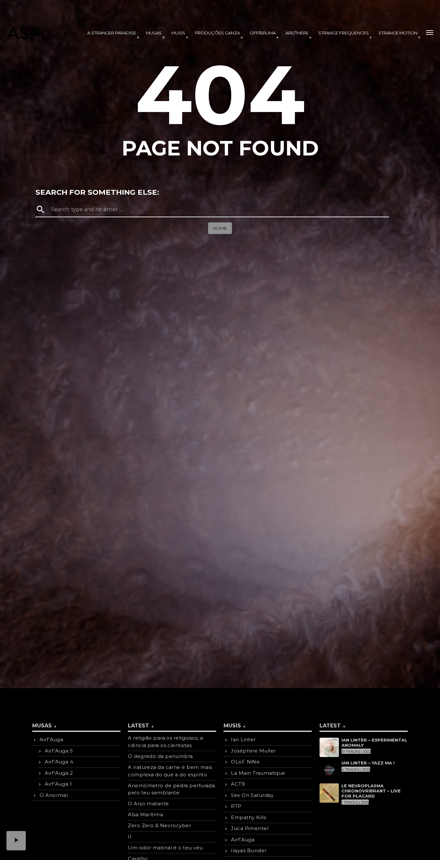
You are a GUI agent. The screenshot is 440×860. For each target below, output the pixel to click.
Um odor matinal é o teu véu (165, 848)
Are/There (297, 32)
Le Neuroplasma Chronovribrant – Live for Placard (371, 790)
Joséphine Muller (253, 751)
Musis (178, 32)
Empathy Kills (248, 817)
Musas (154, 32)
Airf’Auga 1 (58, 784)
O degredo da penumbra (160, 756)
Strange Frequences (343, 32)
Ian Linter (243, 739)
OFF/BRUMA (263, 32)
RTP (236, 806)
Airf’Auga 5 (59, 751)
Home (220, 228)
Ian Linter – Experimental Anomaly (374, 742)
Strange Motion (397, 32)
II (129, 837)
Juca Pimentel (249, 828)
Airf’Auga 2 (59, 773)
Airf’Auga (51, 739)
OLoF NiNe (245, 762)
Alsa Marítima (145, 814)
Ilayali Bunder (248, 850)
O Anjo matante (148, 803)
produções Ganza (217, 32)
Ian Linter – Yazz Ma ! (368, 762)
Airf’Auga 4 (59, 762)
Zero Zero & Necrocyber (159, 825)
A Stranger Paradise (111, 32)
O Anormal (54, 795)
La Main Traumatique (258, 773)
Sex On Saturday (252, 795)
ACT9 (238, 784)
